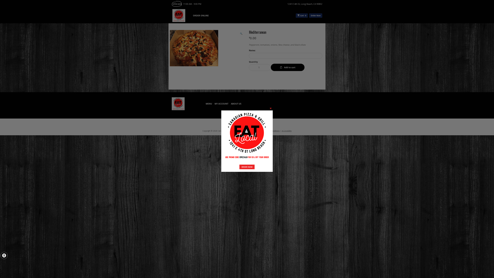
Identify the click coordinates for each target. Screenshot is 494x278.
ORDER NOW (247, 167)
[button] (4, 255)
